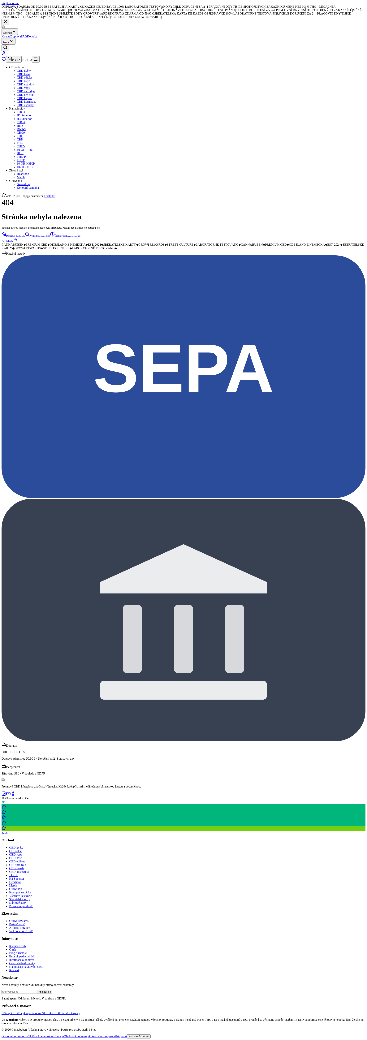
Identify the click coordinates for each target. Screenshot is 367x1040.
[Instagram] (4, 794)
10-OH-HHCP (26, 163)
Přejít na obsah (10, 3)
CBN (20, 139)
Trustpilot (49, 196)
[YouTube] (8, 794)
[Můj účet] (4, 54)
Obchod (7, 32)
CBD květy (24, 70)
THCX (21, 112)
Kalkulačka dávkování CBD (26, 966)
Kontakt (32, 36)
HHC (20, 153)
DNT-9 (21, 129)
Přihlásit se (44, 991)
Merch (21, 177)
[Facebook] (13, 794)
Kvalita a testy (17, 946)
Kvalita (6, 36)
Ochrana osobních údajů (49, 1036)
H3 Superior (24, 118)
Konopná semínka (28, 187)
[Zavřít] (5, 22)
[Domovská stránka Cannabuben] (14, 26)
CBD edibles (24, 77)
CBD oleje (23, 81)
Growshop (23, 184)
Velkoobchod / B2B (21, 931)
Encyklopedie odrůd (21, 956)
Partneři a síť (17, 924)
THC (20, 136)
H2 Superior (24, 115)
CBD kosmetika (26, 101)
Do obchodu (7, 241)
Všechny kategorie (20, 895)
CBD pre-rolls (25, 94)
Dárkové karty (18, 902)
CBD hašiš (23, 74)
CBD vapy (23, 87)
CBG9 (21, 132)
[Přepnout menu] (36, 59)
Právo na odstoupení (101, 1036)
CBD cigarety (25, 105)
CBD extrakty (25, 84)
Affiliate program (19, 927)
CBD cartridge (26, 91)
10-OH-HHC (25, 149)
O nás (12, 949)
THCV (21, 146)
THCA (21, 122)
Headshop (23, 173)
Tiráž (31, 1036)
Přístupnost (120, 1036)
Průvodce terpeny (69, 1013)
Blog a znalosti (18, 953)
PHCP (21, 160)
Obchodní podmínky (76, 1036)
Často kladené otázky (22, 963)
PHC (20, 143)
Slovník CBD (50, 1013)
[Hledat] (5, 48)
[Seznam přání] (4, 60)
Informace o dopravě (21, 959)
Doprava (15, 36)
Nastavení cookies (138, 1036)
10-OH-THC (25, 167)
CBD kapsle (24, 98)
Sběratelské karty (19, 899)
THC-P (21, 156)
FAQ (24, 36)
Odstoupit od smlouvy (15, 1036)
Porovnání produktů (21, 906)
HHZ (20, 125)
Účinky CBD (10, 1013)
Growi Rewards (18, 920)
